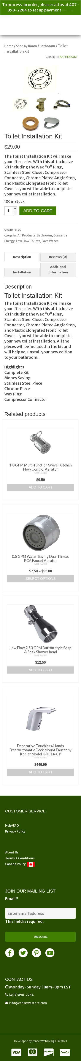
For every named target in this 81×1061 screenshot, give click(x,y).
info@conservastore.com (27, 1003)
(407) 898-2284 (21, 995)
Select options (40, 578)
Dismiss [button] (67, 10)
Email (11, 898)
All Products (26, 235)
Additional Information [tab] (58, 269)
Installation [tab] (22, 272)
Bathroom (68, 57)
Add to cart (37, 210)
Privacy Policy (15, 831)
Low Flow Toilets (28, 241)
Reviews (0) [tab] (58, 257)
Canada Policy (16, 864)
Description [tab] (22, 257)
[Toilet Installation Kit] (40, 79)
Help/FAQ (12, 826)
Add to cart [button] (40, 487)
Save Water (49, 241)
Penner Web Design (44, 1041)
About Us (12, 852)
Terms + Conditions (20, 858)
